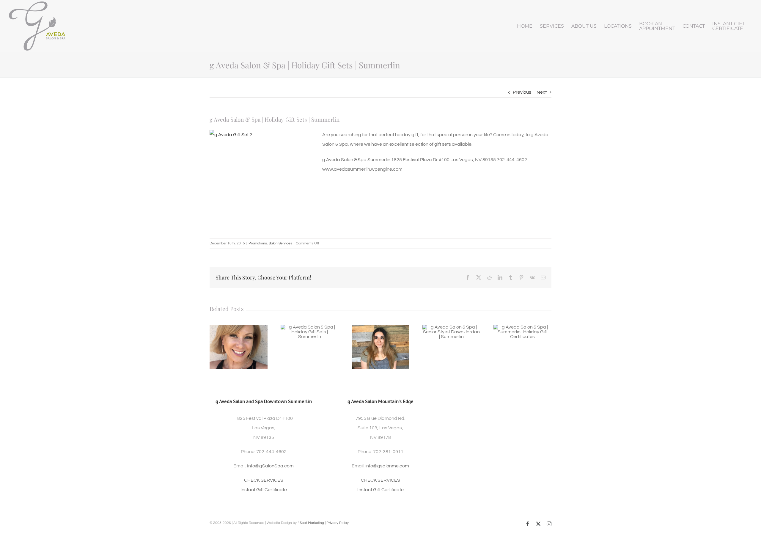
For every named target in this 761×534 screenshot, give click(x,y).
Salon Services (280, 243)
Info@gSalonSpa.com (270, 466)
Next (542, 92)
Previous (522, 92)
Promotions (258, 243)
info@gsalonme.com (387, 466)
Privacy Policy (337, 523)
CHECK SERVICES (263, 480)
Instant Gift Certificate (263, 489)
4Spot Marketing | (312, 523)
